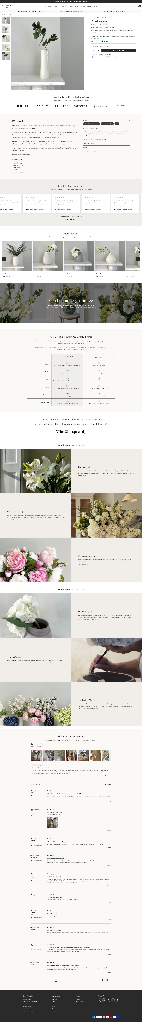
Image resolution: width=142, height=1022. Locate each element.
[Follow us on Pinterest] (108, 1000)
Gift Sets (82, 6)
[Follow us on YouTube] (113, 1000)
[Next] (138, 259)
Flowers (55, 6)
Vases (70, 6)
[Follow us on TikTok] (117, 1000)
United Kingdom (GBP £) (29, 1017)
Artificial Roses (26, 1008)
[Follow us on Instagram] (104, 1000)
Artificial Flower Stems (107, 123)
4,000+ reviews (104, 17)
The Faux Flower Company (8, 15)
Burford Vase (99, 274)
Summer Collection (92, 6)
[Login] (136, 6)
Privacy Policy (55, 1008)
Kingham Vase (7, 274)
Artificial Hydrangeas (27, 1006)
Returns (54, 1004)
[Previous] (4, 259)
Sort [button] (32, 784)
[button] (36, 755)
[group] (38, 744)
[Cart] (139, 6)
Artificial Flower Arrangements (91, 123)
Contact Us (54, 999)
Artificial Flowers (27, 999)
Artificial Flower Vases (28, 1011)
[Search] (132, 6)
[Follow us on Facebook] (99, 1000)
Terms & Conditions (56, 1011)
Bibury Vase (37, 274)
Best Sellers (48, 6)
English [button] (106, 775)
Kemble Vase (68, 274)
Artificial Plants (26, 1004)
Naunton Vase (130, 274)
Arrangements (63, 6)
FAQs (53, 1006)
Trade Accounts (79, 1004)
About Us (78, 999)
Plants (76, 6)
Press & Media (79, 1001)
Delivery (54, 1001)
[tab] (107, 785)
